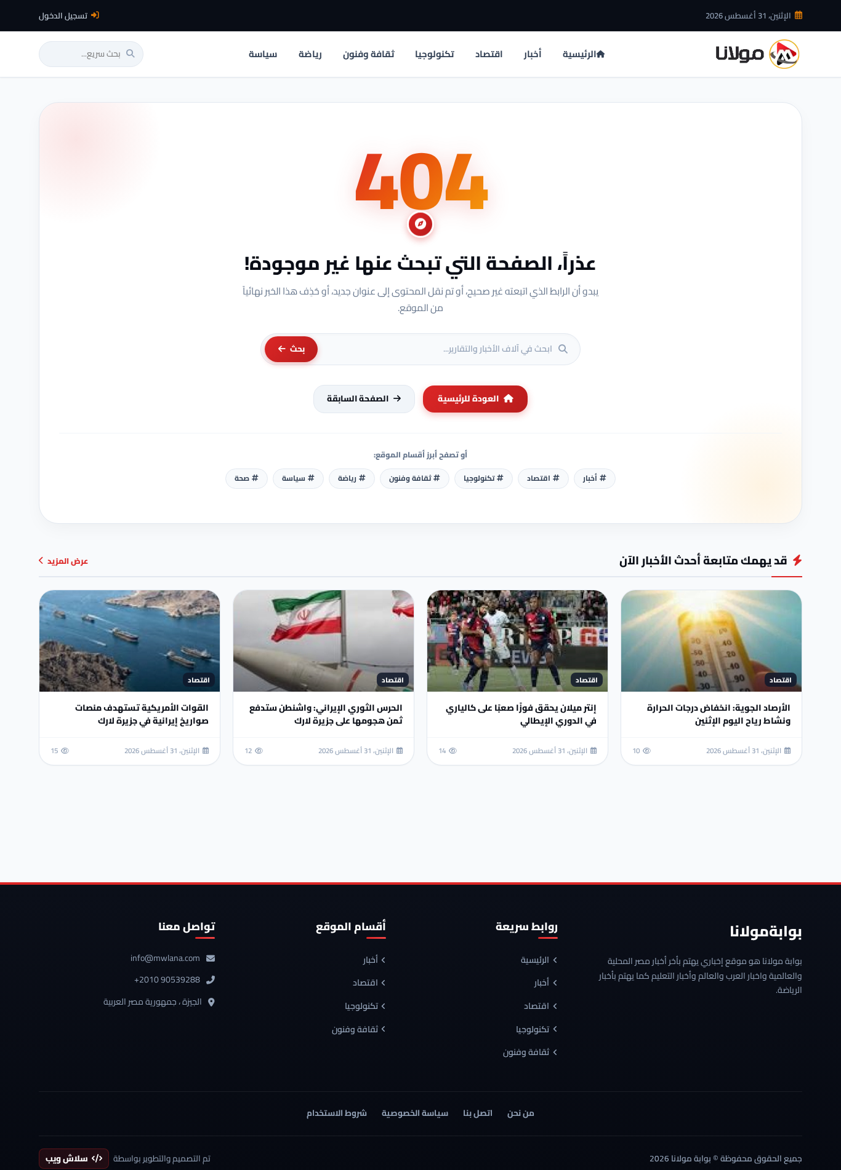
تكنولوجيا (532, 1029)
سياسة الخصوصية (415, 1113)
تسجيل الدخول (63, 15)
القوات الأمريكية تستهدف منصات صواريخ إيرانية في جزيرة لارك (142, 714)
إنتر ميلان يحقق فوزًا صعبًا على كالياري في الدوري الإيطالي (521, 714)
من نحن (520, 1113)
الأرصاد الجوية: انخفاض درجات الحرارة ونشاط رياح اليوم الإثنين (719, 714)
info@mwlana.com (165, 958)
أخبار (541, 983)
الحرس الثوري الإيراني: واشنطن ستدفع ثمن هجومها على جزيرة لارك (326, 714)
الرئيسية (535, 960)
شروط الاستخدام (337, 1113)
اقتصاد (536, 1006)
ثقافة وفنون (526, 1052)
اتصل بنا (478, 1113)
